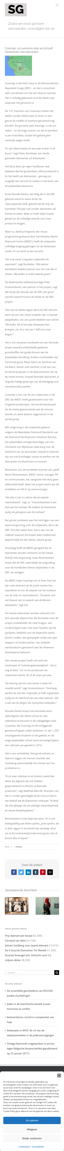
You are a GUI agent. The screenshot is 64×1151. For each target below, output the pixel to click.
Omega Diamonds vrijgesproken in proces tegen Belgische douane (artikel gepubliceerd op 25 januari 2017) (32, 1048)
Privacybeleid (38, 1146)
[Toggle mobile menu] (57, 5)
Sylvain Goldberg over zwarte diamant (26, 945)
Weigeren (32, 1129)
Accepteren (32, 1120)
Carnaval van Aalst (15, 940)
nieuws (19, 846)
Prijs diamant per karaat (18, 935)
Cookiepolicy (24, 1146)
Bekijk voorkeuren (32, 1138)
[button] (59, 1075)
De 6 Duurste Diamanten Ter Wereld (25, 950)
